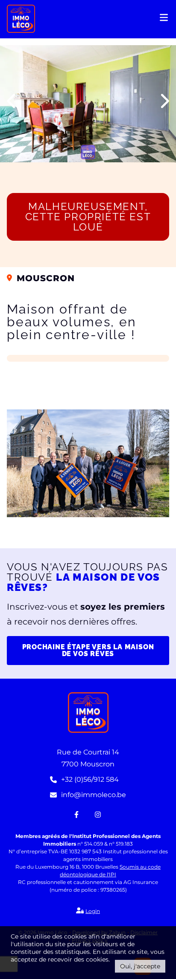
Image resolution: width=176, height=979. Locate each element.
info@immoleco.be (93, 795)
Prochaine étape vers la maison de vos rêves (88, 650)
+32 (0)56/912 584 (90, 779)
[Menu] (164, 20)
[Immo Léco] (21, 18)
